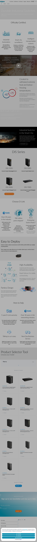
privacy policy (25, 529)
